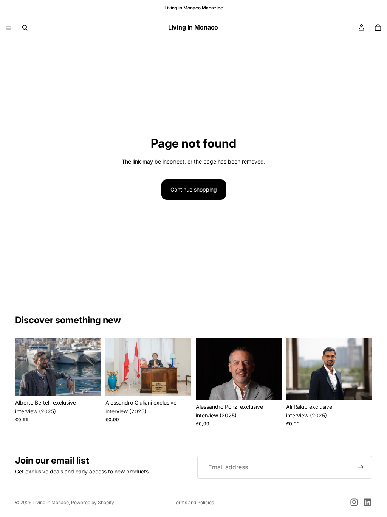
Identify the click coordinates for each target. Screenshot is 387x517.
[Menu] (8, 27)
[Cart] (378, 27)
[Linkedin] (367, 502)
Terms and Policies (193, 502)
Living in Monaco (51, 502)
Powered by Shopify (92, 502)
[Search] (25, 27)
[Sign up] (360, 467)
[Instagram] (354, 502)
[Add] (89, 384)
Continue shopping (193, 189)
